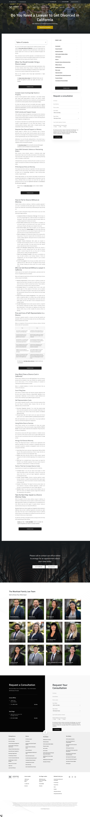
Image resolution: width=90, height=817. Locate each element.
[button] (45, 42)
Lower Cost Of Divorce (12, 767)
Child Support (68, 763)
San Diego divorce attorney (29, 361)
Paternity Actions (46, 741)
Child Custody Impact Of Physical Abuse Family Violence (48, 753)
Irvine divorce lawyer (22, 145)
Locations (62, 7)
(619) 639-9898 (65, 1)
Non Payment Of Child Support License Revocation (71, 754)
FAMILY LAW (74, 7)
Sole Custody (45, 750)
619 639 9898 (41, 783)
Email (55, 126)
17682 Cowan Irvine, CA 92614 (26, 780)
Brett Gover (32, 616)
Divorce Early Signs (12, 741)
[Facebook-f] (72, 777)
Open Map (35, 704)
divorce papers (30, 229)
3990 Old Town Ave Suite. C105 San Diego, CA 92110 (42, 780)
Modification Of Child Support (48, 759)
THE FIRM (28, 7)
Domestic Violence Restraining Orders (30, 747)
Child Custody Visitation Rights (48, 744)
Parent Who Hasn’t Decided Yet (14, 751)
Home (55, 786)
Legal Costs (10, 765)
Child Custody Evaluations (70, 739)
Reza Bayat (32, 662)
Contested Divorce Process (30, 762)
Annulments (28, 741)
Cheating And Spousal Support (30, 760)
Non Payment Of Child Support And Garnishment (71, 751)
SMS (60, 126)
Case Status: (55, 110)
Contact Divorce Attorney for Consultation (58, 780)
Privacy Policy (56, 784)
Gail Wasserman (51, 639)
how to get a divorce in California (25, 48)
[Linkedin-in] (75, 777)
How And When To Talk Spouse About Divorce (13, 746)
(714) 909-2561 (53, 1)
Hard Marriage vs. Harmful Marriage (13, 761)
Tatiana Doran (69, 662)
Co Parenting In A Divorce (13, 755)
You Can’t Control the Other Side (14, 757)
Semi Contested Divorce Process (31, 766)
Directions (26, 785)
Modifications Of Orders (47, 739)
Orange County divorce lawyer (24, 78)
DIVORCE (68, 7)
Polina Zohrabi (14, 662)
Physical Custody (46, 746)
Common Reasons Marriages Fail (14, 743)
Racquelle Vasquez (70, 616)
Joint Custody (45, 748)
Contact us (19, 522)
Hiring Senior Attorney (57, 791)
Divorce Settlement (29, 750)
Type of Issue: (55, 116)
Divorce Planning (28, 764)
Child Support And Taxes (70, 748)
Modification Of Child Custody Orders (48, 757)
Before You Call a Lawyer (13, 763)
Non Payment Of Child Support (71, 756)
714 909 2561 (26, 783)
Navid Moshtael (14, 616)
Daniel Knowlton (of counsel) (54, 662)
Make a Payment (13, 1)
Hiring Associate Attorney (58, 793)
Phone (65, 126)
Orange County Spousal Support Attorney (31, 744)
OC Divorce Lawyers (29, 739)
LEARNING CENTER (36, 7)
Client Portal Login (23, 1)
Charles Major (14, 639)
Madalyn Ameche (70, 639)
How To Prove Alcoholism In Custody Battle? (70, 742)
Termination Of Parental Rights (71, 761)
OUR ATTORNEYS (55, 7)
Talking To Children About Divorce (14, 749)
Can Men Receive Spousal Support (31, 758)
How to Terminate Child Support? (71, 759)
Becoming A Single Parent (13, 753)
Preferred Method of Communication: (60, 125)
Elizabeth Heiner (33, 639)
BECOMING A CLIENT (45, 7)
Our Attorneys (56, 782)
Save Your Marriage (12, 739)
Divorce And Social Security (30, 755)
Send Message (57, 137)
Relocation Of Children (46, 761)
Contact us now (30, 86)
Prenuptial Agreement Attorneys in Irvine (31, 753)
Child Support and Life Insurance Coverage (71, 745)
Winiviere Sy (50, 616)
